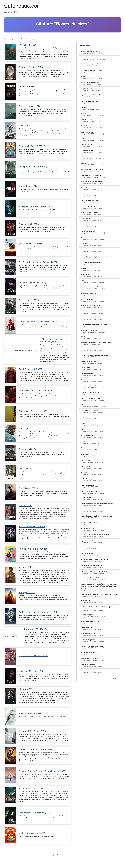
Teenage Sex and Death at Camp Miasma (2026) (42, 771)
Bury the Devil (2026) (29, 224)
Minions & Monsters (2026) (32, 833)
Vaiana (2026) (25, 125)
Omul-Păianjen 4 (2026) (30, 369)
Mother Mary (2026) (28, 186)
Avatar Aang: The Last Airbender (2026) (38, 612)
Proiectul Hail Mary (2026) (31, 788)
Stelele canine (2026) (29, 300)
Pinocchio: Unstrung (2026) (32, 671)
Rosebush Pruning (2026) (31, 67)
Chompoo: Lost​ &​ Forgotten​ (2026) (36, 166)
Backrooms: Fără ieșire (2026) (33, 411)
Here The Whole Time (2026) (33, 549)
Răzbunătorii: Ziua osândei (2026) (35, 812)
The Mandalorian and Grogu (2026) (36, 749)
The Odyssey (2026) (29, 488)
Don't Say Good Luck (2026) (32, 282)
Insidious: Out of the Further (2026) (36, 207)
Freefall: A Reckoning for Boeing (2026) (38, 262)
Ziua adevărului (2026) (30, 713)
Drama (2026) (25, 505)
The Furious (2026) (28, 45)
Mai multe (115, 678)
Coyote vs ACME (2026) (30, 243)
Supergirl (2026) (27, 592)
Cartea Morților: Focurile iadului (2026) (37, 390)
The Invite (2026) (27, 468)
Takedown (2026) (27, 449)
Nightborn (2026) (27, 689)
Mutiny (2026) (25, 428)
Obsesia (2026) (26, 86)
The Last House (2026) (30, 106)
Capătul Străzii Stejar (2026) (33, 731)
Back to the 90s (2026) (35, 629)
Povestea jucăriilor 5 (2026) (32, 146)
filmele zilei (29, 39)
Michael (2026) (26, 567)
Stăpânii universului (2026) (32, 526)
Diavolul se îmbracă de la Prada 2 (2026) (38, 322)
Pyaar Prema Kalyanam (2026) (33, 655)
